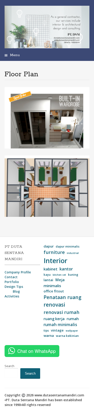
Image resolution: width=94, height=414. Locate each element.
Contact (11, 277)
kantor (66, 269)
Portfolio (12, 282)
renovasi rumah (61, 312)
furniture (54, 252)
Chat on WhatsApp (36, 351)
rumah (73, 318)
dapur (49, 246)
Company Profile (18, 272)
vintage (57, 330)
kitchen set (59, 274)
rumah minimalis (60, 324)
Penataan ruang (62, 297)
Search (9, 366)
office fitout (54, 291)
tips (46, 330)
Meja (60, 279)
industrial (73, 253)
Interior (55, 260)
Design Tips (14, 286)
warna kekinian (67, 336)
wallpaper (72, 330)
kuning (73, 274)
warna (49, 335)
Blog (16, 291)
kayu (47, 274)
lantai (48, 280)
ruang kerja (54, 318)
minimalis (52, 285)
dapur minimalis (67, 246)
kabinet (50, 269)
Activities (12, 296)
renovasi (54, 304)
